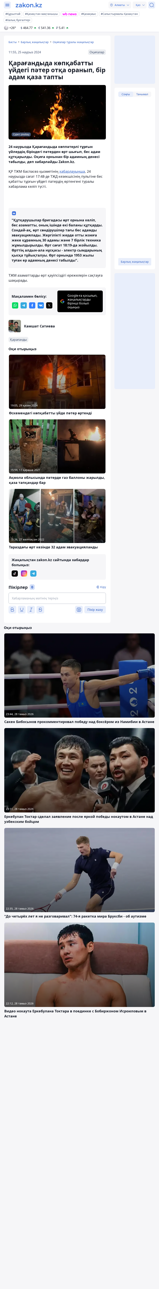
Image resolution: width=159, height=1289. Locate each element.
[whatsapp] (15, 305)
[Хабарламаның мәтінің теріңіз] (57, 598)
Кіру (103, 587)
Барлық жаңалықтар (35, 42)
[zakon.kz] (29, 5)
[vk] (40, 305)
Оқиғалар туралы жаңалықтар (73, 42)
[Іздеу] (151, 5)
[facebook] (32, 305)
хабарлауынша (72, 171)
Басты (13, 42)
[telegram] (23, 305)
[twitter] (49, 305)
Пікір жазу (95, 610)
